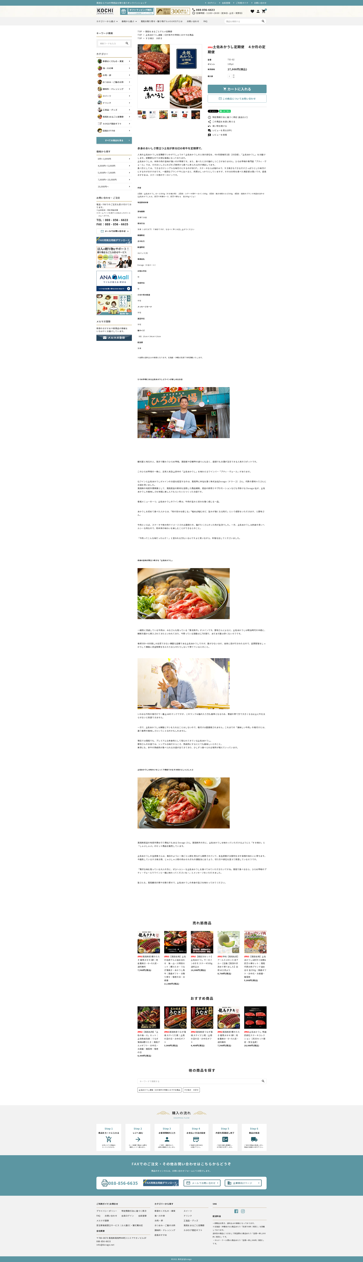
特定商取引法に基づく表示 (134, 1210)
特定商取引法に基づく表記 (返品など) (228, 117)
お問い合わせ (260, 3)
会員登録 (226, 3)
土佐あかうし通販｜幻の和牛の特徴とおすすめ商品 (170, 34)
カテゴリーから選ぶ (105, 21)
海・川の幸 (160, 1215)
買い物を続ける (217, 126)
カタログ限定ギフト (193, 1230)
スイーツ (188, 1210)
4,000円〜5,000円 (106, 165)
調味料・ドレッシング (165, 1230)
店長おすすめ (161, 1235)
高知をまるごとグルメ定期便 (158, 31)
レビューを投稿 (217, 134)
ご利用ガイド (242, 3)
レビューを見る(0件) (220, 130)
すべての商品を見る (114, 140)
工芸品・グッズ (191, 1220)
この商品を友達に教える (221, 121)
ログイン (212, 3)
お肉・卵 (159, 1220)
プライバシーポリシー (106, 1210)
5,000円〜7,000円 (106, 172)
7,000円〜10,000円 (107, 179)
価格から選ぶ (128, 21)
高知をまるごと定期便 (194, 1225)
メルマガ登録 (102, 1220)
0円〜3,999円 (104, 158)
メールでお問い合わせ (113, 231)
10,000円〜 (103, 186)
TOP (140, 31)
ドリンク (188, 1215)
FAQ (205, 21)
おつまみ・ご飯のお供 (165, 1225)
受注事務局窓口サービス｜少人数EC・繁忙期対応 (119, 1225)
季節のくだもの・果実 (165, 1210)
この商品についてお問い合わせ (237, 98)
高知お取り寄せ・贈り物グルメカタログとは (161, 21)
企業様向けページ (239, 1183)
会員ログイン (127, 1215)
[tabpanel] (170, 76)
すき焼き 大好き (154, 38)
